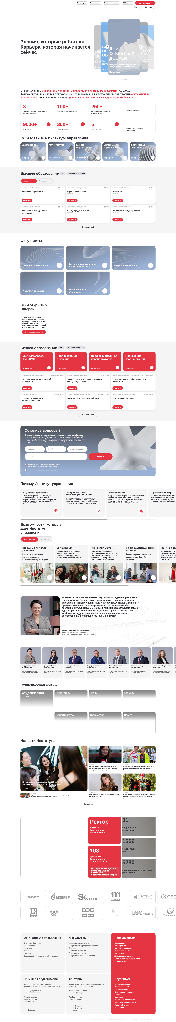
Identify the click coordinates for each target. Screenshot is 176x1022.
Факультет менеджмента (79, 943)
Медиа (26, 951)
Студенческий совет (122, 984)
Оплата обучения (121, 1005)
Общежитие (119, 997)
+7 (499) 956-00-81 (35, 991)
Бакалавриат (119, 943)
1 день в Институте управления (127, 958)
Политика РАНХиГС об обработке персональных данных (42, 466)
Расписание (119, 1007)
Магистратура (120, 946)
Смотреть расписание (34, 332)
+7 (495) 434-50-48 (80, 991)
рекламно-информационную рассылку (47, 469)
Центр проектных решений (125, 992)
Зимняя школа (120, 961)
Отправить (100, 457)
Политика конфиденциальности (144, 1019)
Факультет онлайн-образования (82, 956)
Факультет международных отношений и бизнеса (86, 947)
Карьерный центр (121, 989)
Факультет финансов (77, 953)
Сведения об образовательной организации (42, 956)
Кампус (117, 994)
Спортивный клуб (121, 987)
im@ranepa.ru (34, 993)
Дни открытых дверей (123, 956)
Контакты (27, 953)
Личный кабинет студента (125, 1002)
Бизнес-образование (123, 948)
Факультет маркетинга (78, 950)
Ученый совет (29, 946)
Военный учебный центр (124, 1000)
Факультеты (119, 953)
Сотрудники (29, 948)
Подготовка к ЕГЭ (121, 951)
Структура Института (32, 943)
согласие (38, 464)
